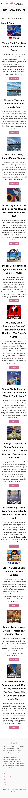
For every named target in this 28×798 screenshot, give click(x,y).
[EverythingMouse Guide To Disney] (14, 3)
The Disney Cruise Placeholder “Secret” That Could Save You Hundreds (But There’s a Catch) (14, 330)
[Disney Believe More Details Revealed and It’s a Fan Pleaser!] (14, 617)
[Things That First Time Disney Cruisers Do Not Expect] (14, 33)
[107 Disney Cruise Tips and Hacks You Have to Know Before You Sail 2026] (14, 195)
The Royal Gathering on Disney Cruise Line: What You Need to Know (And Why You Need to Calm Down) (14, 450)
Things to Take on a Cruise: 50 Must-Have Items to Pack (14, 103)
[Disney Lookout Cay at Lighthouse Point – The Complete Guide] (14, 255)
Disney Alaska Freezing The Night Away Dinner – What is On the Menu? (14, 392)
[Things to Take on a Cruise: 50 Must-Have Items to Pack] (14, 90)
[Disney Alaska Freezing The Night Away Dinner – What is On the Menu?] (14, 379)
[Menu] (2, 3)
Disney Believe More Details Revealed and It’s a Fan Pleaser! (14, 630)
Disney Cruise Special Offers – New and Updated (14, 571)
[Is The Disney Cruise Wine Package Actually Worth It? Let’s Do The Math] (14, 497)
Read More (14, 78)
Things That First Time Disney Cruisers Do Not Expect (14, 46)
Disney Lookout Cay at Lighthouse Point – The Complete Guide (14, 269)
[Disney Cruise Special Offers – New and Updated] (14, 557)
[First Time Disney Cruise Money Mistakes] (14, 144)
